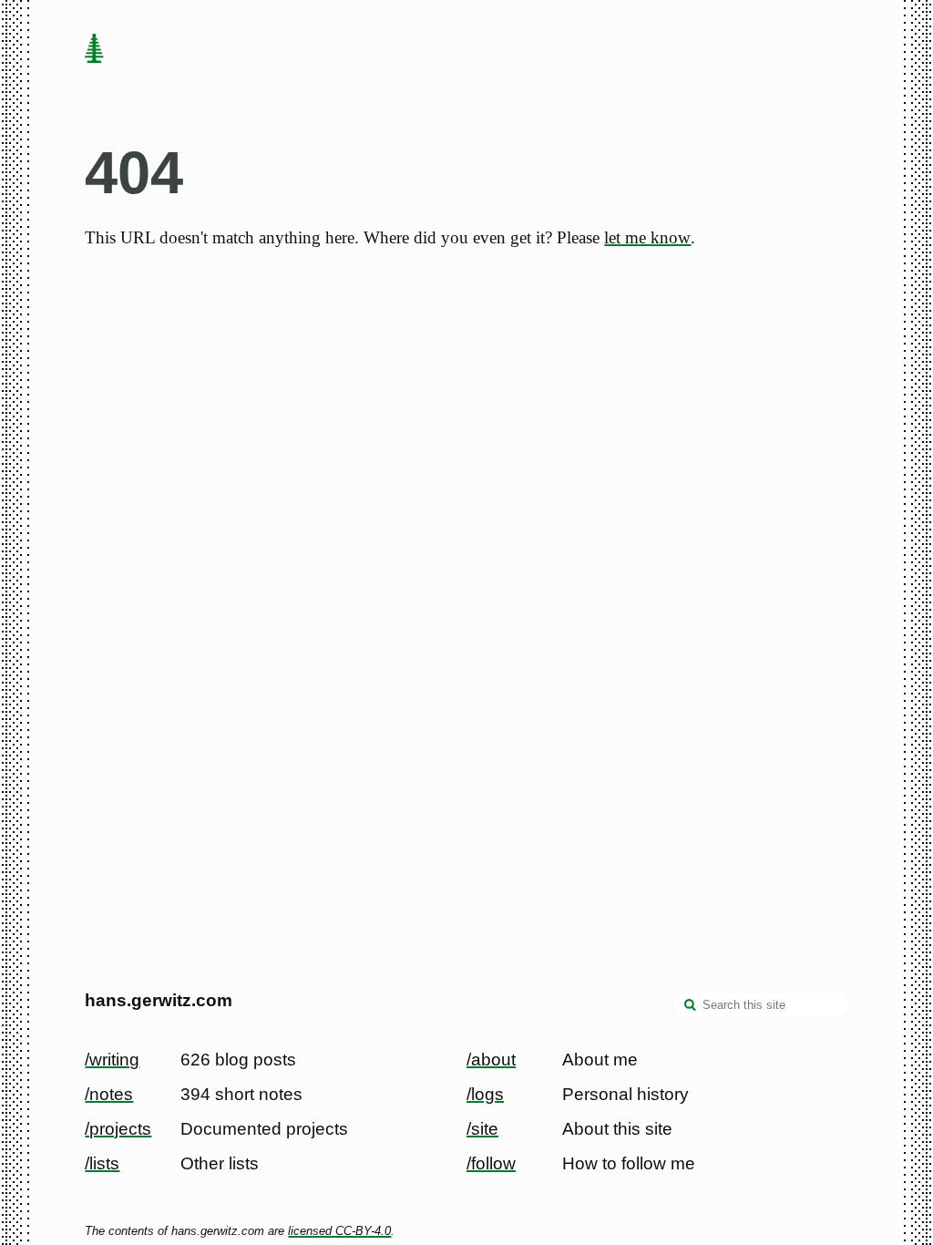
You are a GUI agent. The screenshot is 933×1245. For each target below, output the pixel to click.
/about (491, 1059)
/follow (491, 1163)
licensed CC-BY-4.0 (339, 1231)
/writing (112, 1059)
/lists (102, 1163)
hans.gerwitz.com (158, 1000)
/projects (118, 1128)
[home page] (94, 50)
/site (482, 1128)
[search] (690, 1006)
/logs (485, 1094)
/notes (109, 1094)
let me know (647, 237)
